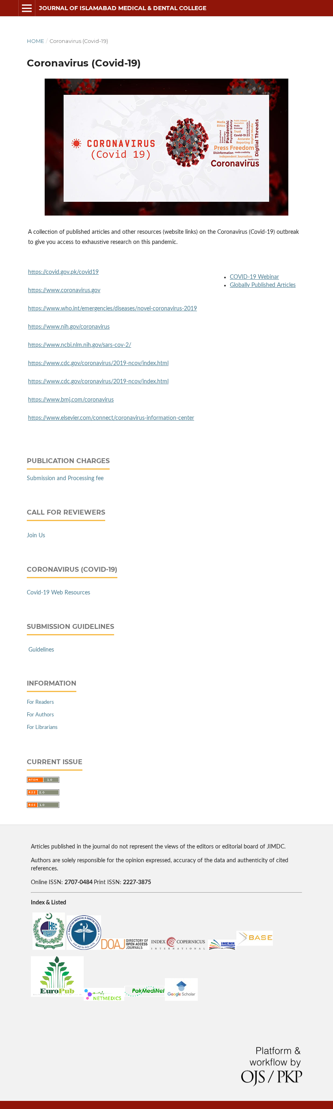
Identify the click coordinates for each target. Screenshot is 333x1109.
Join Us (36, 535)
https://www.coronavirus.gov (64, 290)
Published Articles (273, 285)
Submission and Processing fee (65, 478)
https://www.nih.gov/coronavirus (69, 327)
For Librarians (42, 727)
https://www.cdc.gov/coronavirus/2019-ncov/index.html (98, 363)
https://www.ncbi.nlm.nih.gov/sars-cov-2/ (79, 345)
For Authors (40, 715)
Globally (240, 285)
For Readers (40, 702)
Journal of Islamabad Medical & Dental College (122, 8)
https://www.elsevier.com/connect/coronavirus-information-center (111, 418)
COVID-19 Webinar (254, 277)
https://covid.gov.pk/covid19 (63, 272)
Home (35, 41)
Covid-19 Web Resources (58, 593)
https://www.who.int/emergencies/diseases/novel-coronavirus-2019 (112, 309)
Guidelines (41, 650)
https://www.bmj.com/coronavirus (71, 400)
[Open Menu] (27, 8)
